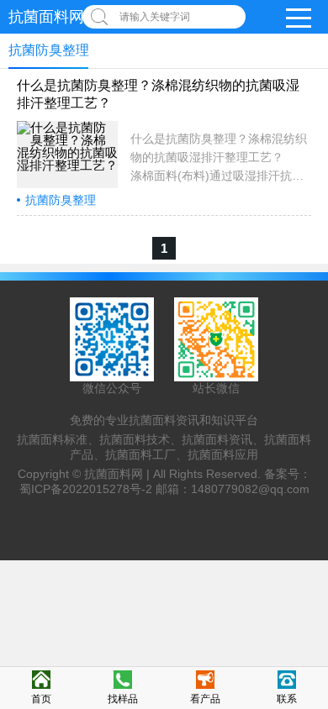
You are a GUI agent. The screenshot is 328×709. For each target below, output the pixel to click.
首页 (41, 699)
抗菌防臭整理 (60, 200)
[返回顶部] (310, 620)
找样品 (123, 699)
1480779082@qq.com (250, 489)
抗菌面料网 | (118, 474)
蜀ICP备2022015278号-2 (85, 489)
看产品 (205, 699)
